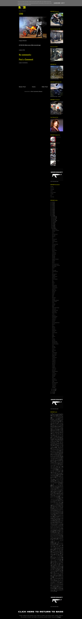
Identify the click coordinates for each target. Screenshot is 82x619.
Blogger (59, 617)
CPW (52, 325)
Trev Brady (58, 571)
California (57, 436)
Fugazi (61, 467)
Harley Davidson (53, 475)
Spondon (51, 553)
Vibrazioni (61, 578)
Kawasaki (57, 491)
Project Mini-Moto (59, 526)
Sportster (57, 553)
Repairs (57, 532)
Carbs (62, 437)
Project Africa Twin (56, 525)
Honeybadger (56, 479)
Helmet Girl (53, 291)
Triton (58, 572)
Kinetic (53, 295)
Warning (51, 582)
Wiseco (53, 585)
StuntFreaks (52, 559)
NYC (55, 520)
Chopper (55, 441)
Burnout (58, 434)
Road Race (59, 534)
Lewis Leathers (54, 373)
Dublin (53, 456)
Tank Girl (57, 564)
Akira (57, 419)
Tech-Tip (61, 565)
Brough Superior (52, 431)
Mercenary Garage (60, 504)
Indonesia (53, 486)
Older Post (45, 87)
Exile (56, 462)
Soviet (62, 550)
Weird (58, 582)
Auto (62, 423)
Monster (57, 510)
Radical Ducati (61, 530)
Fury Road (53, 366)
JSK (53, 490)
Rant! (61, 531)
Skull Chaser (53, 340)
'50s (62, 413)
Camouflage (61, 436)
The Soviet (52, 567)
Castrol (59, 438)
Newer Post (22, 87)
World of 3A (53, 315)
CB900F (60, 439)
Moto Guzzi (53, 277)
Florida (57, 465)
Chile (61, 440)
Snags (53, 345)
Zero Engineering (59, 589)
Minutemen (55, 508)
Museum (61, 515)
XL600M (56, 587)
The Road (60, 566)
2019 (52, 210)
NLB (50, 519)
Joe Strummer (52, 489)
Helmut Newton (59, 477)
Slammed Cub (54, 350)
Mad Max (56, 500)
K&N (59, 490)
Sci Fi (61, 540)
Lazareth (62, 495)
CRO (53, 446)
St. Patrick (53, 372)
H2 (57, 474)
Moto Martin (52, 512)
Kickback (53, 267)
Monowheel (53, 510)
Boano (53, 429)
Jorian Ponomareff (58, 489)
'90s (62, 414)
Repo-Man (60, 532)
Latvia (56, 495)
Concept (53, 444)
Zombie (51, 590)
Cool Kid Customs (59, 444)
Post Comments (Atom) (36, 91)
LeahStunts (52, 496)
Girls (54, 470)
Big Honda (53, 426)
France (59, 466)
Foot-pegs (60, 465)
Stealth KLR (53, 361)
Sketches (56, 548)
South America (56, 550)
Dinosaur (57, 453)
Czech (55, 448)
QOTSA (55, 529)
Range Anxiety (57, 531)
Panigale (51, 522)
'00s (51, 413)
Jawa (51, 488)
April (53, 226)
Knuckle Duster (54, 311)
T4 (58, 563)
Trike (52, 572)
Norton (57, 519)
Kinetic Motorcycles (55, 234)
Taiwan (51, 564)
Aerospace (61, 417)
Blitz (62, 427)
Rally (52, 531)
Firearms (56, 463)
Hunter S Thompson (60, 481)
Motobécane (56, 512)
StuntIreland (56, 559)
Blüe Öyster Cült (58, 428)
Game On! (53, 321)
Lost (61, 497)
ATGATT (56, 422)
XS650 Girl (53, 356)
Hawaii (52, 476)
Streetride (61, 556)
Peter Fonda (55, 523)
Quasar (61, 529)
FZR (57, 468)
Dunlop (51, 457)
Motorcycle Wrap (59, 513)
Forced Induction (53, 466)
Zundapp (57, 590)
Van (51, 577)
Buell (62, 432)
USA (51, 576)
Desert (57, 450)
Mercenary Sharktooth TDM (59, 506)
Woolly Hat (56, 585)
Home (33, 87)
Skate (61, 547)
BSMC (51, 432)
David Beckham (60, 449)
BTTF (54, 432)
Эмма (55, 591)
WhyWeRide (51, 584)
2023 (52, 205)
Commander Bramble (55, 244)
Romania (54, 537)
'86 (56, 154)
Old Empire (60, 520)
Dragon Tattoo (54, 290)
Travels (55, 571)
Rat (51, 532)
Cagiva (56, 435)
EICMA (60, 459)
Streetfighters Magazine (55, 300)
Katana (62, 490)
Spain (55, 551)
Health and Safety (54, 332)
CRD (51, 446)
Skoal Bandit (60, 548)
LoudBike (55, 498)
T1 (52, 563)
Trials (62, 571)
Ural (55, 575)
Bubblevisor (58, 432)
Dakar (53, 377)
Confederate (54, 378)
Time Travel (60, 567)
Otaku (57, 521)
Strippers (53, 557)
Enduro (58, 460)
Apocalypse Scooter (55, 342)
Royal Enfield (52, 538)
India (59, 485)
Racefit (57, 530)
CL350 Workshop (54, 352)
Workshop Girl (54, 254)
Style (60, 559)
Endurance (53, 460)
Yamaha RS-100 (54, 286)
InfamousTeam (58, 486)
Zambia (51, 589)
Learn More (57, 3)
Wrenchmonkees (61, 586)
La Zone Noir (52, 189)
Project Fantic (61, 525)
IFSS (55, 484)
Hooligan (61, 479)
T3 (56, 563)
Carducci (52, 438)
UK (58, 574)
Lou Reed (51, 498)
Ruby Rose (61, 538)
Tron (53, 573)
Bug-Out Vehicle (55, 433)
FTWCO (57, 467)
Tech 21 (57, 565)
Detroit (53, 451)
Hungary (56, 481)
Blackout (53, 262)
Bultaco (55, 434)
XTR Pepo (51, 186)
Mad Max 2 (53, 336)
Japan (55, 487)
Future (54, 468)
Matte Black (58, 502)
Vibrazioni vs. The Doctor (55, 230)
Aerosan (57, 417)
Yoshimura (53, 240)
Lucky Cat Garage (55, 499)
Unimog (53, 575)
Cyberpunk (61, 447)
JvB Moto (56, 490)
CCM (53, 440)
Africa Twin (61, 418)
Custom (52, 447)
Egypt (57, 459)
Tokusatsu (60, 568)
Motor (55, 513)
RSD (56, 538)
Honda (51, 479)
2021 (52, 208)
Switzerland (53, 562)
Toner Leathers (61, 569)
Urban (58, 575)
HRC (60, 480)
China (51, 441)
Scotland (61, 542)
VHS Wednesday (56, 578)
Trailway (51, 571)
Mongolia (62, 509)
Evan (53, 461)
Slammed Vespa (54, 250)
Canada (56, 437)
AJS (54, 419)
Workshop (54, 586)
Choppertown (54, 442)
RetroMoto (53, 257)
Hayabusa (57, 476)
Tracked (60, 570)
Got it (63, 3)
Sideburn (60, 545)
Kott (52, 280)
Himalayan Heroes (54, 276)
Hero (62, 477)
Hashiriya (62, 475)
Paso (62, 522)
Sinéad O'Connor (52, 547)
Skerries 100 (52, 548)
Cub (56, 446)
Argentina (55, 421)
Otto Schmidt (61, 521)
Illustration (60, 484)
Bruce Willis (57, 431)
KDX (61, 491)
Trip (55, 572)
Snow (53, 549)
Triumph (61, 572)
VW (54, 580)
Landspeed (52, 495)
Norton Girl (53, 327)
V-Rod (57, 576)
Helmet (53, 477)
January (53, 390)
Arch (52, 421)
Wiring (58, 584)
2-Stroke (54, 415)
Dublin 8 (56, 456)
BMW (62, 428)
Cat (54, 439)
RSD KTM (53, 246)
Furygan (51, 468)
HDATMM (62, 476)
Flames (59, 464)
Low (57, 498)
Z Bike (60, 588)
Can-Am (53, 437)
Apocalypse (57, 420)
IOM (61, 486)
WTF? (52, 587)
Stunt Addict (54, 347)
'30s (58, 413)
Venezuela (59, 577)
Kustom (60, 493)
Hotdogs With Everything (55, 307)
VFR (52, 578)
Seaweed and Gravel (55, 271)
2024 (52, 204)
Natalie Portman (60, 517)
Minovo (53, 351)
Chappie (53, 381)
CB (57, 439)
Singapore (57, 547)
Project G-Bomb (54, 526)
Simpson (57, 546)
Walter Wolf (60, 581)
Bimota (61, 426)
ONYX (51, 521)
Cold (56, 443)
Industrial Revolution (55, 371)
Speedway (60, 552)
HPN (57, 480)
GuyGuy (55, 474)
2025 (52, 203)
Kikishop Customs (54, 312)
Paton (52, 523)
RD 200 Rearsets (54, 239)
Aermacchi (54, 417)
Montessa (61, 510)
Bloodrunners (53, 428)
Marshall (53, 282)
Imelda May (55, 485)
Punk (60, 528)
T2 (54, 563)
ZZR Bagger (53, 387)
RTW (58, 538)
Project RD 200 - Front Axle (56, 265)
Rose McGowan (60, 537)
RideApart (53, 534)
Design (62, 450)
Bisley (51, 427)
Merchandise (53, 507)
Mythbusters (60, 516)
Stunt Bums (56, 558)
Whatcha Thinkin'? (55, 583)
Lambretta (53, 494)
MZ (50, 517)
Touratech (51, 570)
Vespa (62, 577)
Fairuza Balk (60, 462)
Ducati (60, 456)
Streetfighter (60, 555)
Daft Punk (58, 448)
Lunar (59, 499)
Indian (62, 485)
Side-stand (55, 545)
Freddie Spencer (52, 467)
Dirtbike (61, 453)
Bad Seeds (54, 424)
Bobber (56, 429)
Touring (56, 570)
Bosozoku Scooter (54, 341)
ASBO (59, 421)
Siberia (51, 545)
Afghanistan (54, 418)
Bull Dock (60, 433)
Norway (61, 519)
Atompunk (60, 422)
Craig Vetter (60, 445)
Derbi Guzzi (53, 249)
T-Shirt (62, 562)
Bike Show (57, 426)
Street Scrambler (54, 301)
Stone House (54, 245)
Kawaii (53, 491)
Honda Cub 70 (54, 386)
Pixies (61, 524)
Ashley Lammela (54, 285)
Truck (56, 573)
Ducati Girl (53, 376)
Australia (55, 423)
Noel (53, 519)
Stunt (60, 557)
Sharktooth (54, 544)
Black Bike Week (55, 427)
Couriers (56, 445)
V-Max (55, 576)
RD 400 (53, 302)
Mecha (58, 503)
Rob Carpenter (61, 535)
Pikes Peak (54, 524)
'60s (52, 414)
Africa (57, 418)
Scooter (55, 542)
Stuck (57, 557)
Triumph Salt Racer (54, 241)
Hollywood (53, 260)
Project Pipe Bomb (54, 229)
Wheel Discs (61, 583)
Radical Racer (54, 297)
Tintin (51, 568)
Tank (54, 564)
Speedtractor (56, 552)
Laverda (59, 495)
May (53, 225)
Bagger (53, 335)
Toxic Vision (53, 362)
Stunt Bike (51, 558)
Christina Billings (59, 442)
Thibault (56, 567)
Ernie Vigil (61, 460)
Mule (53, 515)
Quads (58, 529)
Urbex (61, 575)
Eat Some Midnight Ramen (55, 322)
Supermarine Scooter (55, 310)
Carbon (59, 437)
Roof (56, 537)
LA (62, 493)
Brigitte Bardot (54, 330)
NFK (51, 195)
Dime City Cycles (52, 453)
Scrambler (52, 543)
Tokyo (51, 569)
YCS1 (53, 272)
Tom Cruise (55, 569)
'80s (58, 414)
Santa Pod (53, 231)
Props (52, 528)
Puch (55, 528)
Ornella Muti (54, 521)
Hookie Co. (53, 251)
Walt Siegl (56, 581)
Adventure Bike (60, 416)
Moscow (55, 511)
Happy (61, 474)
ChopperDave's (61, 441)
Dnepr (62, 454)
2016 (52, 214)
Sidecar (53, 281)
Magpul (61, 500)
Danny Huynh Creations (53, 449)
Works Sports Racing (55, 382)
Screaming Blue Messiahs (59, 543)
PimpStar (59, 524)
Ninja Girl (53, 326)
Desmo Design (54, 270)
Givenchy (53, 261)
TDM (53, 565)
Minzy (59, 508)
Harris (59, 475)
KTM (23, 50)
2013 (52, 393)
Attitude (51, 423)
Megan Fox (53, 236)
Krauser (54, 493)
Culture (60, 446)
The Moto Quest (54, 357)
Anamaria (53, 292)
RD (54, 532)
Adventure (54, 416)
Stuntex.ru (61, 558)
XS (58, 587)
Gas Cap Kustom (61, 468)
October (53, 219)
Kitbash (51, 492)
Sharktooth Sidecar (54, 316)
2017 (52, 213)
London (58, 497)
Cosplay (51, 445)
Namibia (53, 517)
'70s (55, 414)
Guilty (53, 296)
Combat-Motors (61, 443)
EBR (59, 457)
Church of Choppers (53, 192)
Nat (56, 517)
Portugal (51, 525)
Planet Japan (52, 196)
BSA (61, 431)
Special (59, 551)
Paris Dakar (58, 522)
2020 (52, 209)
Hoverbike (52, 480)
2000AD (59, 415)
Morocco (51, 511)
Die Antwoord (55, 452)
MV (55, 516)
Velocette (55, 577)
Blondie (53, 306)
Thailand (51, 566)
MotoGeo (51, 513)
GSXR (59, 473)
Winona (55, 584)
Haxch (54, 476)
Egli (54, 459)
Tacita (61, 563)
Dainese (61, 448)
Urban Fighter (57, 160)
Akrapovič (61, 419)
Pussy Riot (51, 529)
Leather (56, 496)
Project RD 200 (54, 317)
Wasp (55, 582)
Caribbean (56, 438)
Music (51, 516)
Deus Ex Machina (57, 451)
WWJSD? (53, 305)
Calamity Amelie (60, 435)
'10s (53, 413)
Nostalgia (51, 520)
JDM (56, 488)
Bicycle (62, 425)
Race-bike (52, 530)
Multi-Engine (57, 515)
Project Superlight (60, 527)
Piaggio (51, 524)
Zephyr (55, 589)
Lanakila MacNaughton (59, 494)
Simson (61, 546)
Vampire (61, 576)
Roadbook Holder (55, 535)
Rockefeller (53, 256)
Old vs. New (53, 235)
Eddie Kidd (59, 458)
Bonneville (53, 346)
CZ (52, 448)
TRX (59, 573)
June (53, 224)
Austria (59, 423)
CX (57, 447)
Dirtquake (53, 454)
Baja (61, 424)
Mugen (51, 515)
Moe (55, 509)
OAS (58, 520)
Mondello (58, 509)
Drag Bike (57, 455)
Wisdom (62, 584)
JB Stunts (54, 488)
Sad (51, 539)
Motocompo (60, 512)
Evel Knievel (58, 461)
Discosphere (58, 454)
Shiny (53, 337)
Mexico (58, 507)
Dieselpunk (60, 452)
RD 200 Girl (53, 320)
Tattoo (62, 564)
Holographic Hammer (59, 478)
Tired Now (55, 568)
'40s (60, 413)
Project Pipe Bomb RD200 (53, 527)
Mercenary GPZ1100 (56, 505)
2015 (52, 215)
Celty (56, 440)
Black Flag (60, 427)
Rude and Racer (54, 266)
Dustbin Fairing (56, 457)
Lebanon (61, 496)
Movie (52, 514)
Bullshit (51, 434)
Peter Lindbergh (60, 523)
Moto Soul (53, 255)
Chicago (59, 440)
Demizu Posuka (54, 383)
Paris (55, 522)
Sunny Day (53, 331)
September (53, 220)
